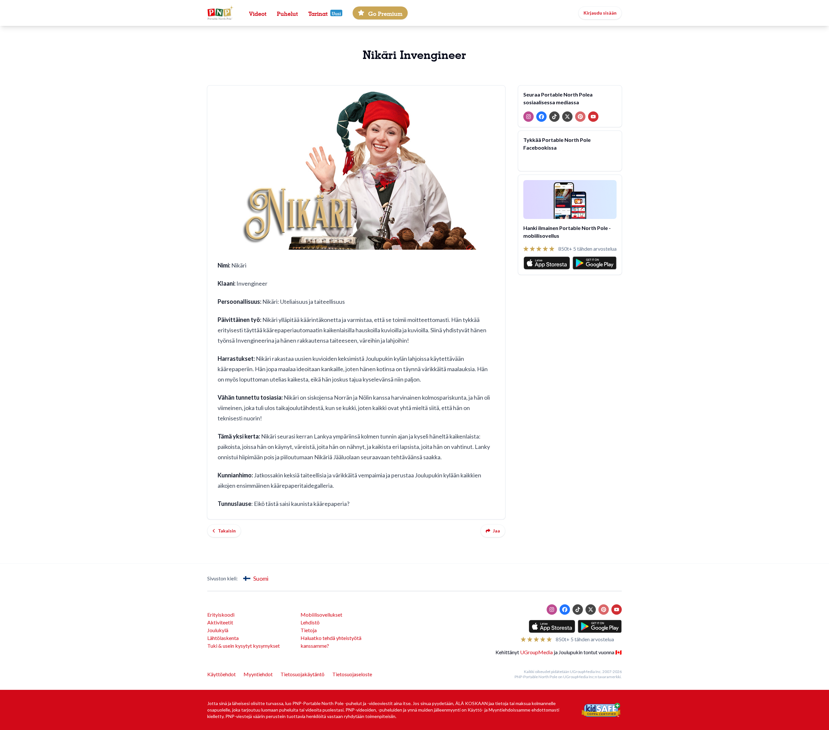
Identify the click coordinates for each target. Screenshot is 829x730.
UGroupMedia (536, 652)
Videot (258, 13)
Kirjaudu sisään (600, 13)
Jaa (496, 530)
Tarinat (318, 13)
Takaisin (227, 530)
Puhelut (287, 13)
